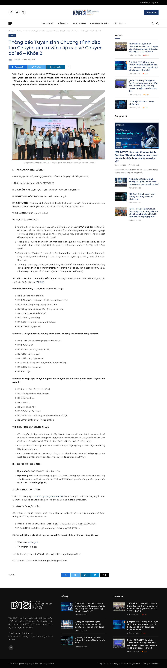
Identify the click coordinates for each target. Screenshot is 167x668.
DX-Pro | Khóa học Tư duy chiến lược (141, 102)
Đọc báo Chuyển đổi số (130, 664)
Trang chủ (102, 664)
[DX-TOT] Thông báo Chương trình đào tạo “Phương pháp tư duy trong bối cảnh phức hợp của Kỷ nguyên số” (136, 156)
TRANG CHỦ (47, 23)
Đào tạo (119, 147)
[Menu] (10, 23)
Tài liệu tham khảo (151, 664)
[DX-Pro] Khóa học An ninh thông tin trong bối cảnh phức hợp (142, 196)
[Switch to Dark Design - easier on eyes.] (153, 23)
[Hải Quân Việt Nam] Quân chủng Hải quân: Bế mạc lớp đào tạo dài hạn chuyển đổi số (143, 182)
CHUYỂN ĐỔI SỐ (98, 23)
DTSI (18, 60)
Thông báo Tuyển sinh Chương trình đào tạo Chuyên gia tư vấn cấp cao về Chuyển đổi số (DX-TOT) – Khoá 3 (143, 48)
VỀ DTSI (62, 23)
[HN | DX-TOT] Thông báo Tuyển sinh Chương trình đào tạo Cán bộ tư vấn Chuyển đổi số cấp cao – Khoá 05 (143, 66)
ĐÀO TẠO (118, 23)
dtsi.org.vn (33, 542)
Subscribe (151, 12)
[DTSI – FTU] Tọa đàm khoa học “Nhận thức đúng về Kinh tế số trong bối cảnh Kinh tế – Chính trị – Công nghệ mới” (143, 213)
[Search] (157, 23)
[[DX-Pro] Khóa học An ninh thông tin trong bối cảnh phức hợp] (121, 196)
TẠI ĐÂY (40, 282)
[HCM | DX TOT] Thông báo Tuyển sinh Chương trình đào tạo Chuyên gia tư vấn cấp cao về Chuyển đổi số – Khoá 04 (143, 85)
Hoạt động (113, 664)
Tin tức (12, 36)
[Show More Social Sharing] (67, 67)
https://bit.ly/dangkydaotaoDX (48, 496)
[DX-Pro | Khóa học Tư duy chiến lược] (121, 104)
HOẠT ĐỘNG (79, 23)
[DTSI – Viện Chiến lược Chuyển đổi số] (86, 12)
